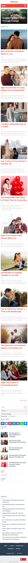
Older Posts (23, 400)
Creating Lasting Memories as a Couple (13, 125)
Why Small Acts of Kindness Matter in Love (12, 52)
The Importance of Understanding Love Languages (15, 434)
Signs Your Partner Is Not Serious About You (11, 236)
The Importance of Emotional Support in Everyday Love (13, 346)
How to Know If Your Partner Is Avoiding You (14, 162)
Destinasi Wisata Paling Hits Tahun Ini (12, 513)
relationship (4, 474)
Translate (12, 416)
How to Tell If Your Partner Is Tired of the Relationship (13, 310)
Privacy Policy (19, 545)
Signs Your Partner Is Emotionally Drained (10, 383)
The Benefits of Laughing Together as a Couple (11, 274)
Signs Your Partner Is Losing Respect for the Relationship (13, 89)
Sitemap (18, 548)
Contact (12, 545)
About (5, 545)
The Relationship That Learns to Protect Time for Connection (14, 198)
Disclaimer (11, 548)
